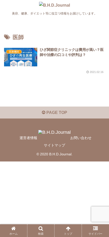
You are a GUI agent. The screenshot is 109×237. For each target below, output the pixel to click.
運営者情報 (28, 138)
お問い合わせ (81, 138)
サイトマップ (54, 145)
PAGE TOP (56, 112)
